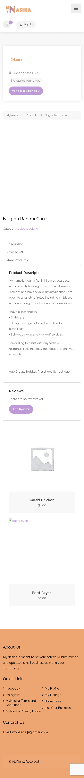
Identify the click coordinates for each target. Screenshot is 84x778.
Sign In (28, 24)
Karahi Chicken (42, 500)
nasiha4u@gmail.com (32, 732)
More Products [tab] (17, 260)
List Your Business (58, 708)
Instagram (13, 695)
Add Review (21, 409)
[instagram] (72, 761)
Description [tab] (14, 244)
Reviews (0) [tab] (14, 252)
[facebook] (66, 761)
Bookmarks (53, 701)
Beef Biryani (42, 593)
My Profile (52, 688)
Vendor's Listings (24, 91)
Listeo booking (27, 228)
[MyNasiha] (19, 10)
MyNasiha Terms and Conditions (21, 703)
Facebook (13, 688)
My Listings (53, 695)
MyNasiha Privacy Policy (23, 711)
